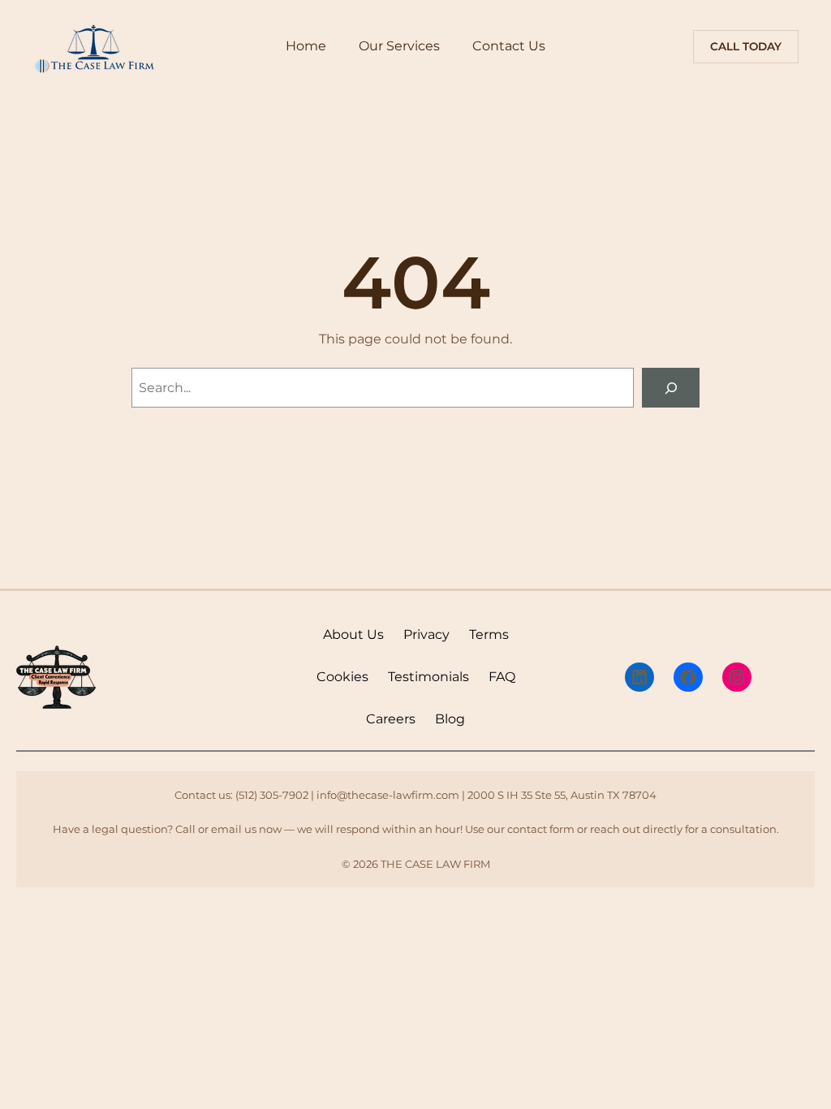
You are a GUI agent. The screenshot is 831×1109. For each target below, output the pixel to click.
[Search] (671, 388)
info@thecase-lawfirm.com (387, 794)
